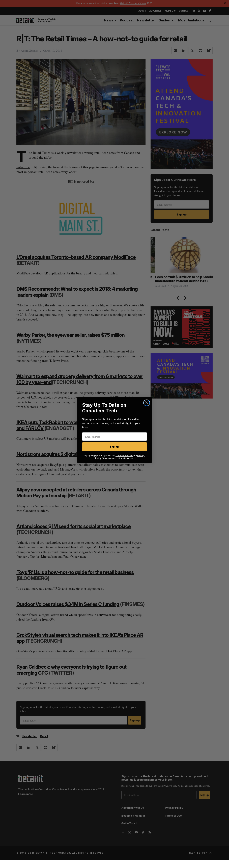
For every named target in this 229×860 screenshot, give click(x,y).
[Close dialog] (147, 403)
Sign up (115, 446)
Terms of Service (124, 455)
